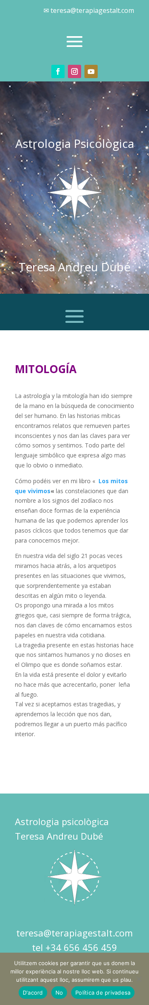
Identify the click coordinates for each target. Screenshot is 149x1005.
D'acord (33, 992)
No (59, 992)
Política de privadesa (102, 992)
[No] (139, 979)
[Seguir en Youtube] (91, 71)
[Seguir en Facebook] (58, 71)
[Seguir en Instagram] (74, 71)
